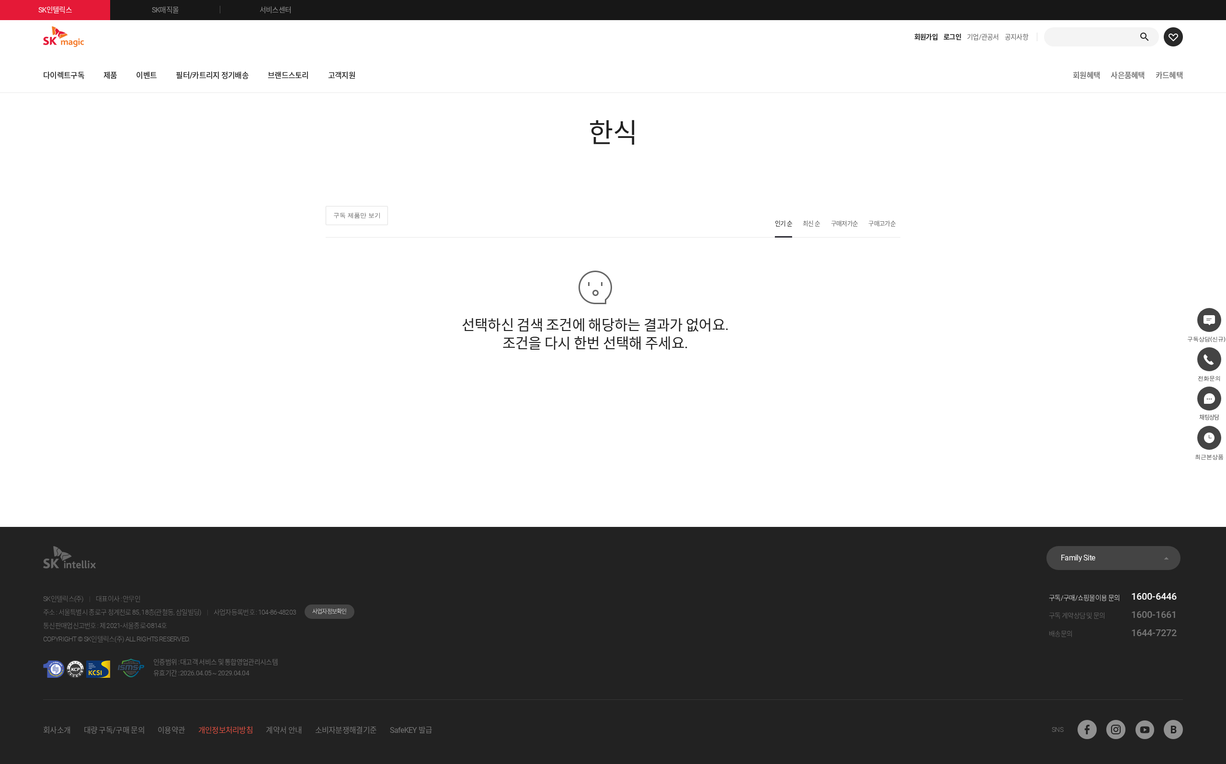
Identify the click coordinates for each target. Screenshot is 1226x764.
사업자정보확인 (329, 611)
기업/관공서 (983, 37)
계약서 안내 (284, 730)
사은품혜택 (1128, 75)
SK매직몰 (165, 10)
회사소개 (56, 730)
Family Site (1078, 557)
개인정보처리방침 (225, 730)
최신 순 (811, 223)
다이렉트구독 (63, 75)
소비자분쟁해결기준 (346, 730)
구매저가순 (844, 223)
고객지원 (341, 75)
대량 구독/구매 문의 (114, 730)
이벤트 (146, 75)
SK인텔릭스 (55, 10)
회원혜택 (1086, 75)
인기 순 (783, 223)
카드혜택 (1169, 75)
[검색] (1144, 37)
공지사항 (1016, 37)
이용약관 (171, 730)
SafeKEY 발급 (411, 730)
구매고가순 (882, 223)
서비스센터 (276, 10)
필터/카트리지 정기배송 (212, 75)
